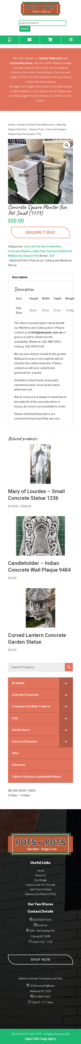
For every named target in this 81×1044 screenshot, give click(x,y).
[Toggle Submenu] (66, 683)
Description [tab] (20, 277)
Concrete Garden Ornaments (42, 246)
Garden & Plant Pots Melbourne (35, 124)
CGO (52, 255)
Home (11, 124)
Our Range (40, 880)
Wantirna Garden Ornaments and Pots (40, 978)
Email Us (42, 925)
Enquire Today (40, 232)
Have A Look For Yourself (40, 885)
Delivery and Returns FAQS (40, 894)
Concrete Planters (19, 251)
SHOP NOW (41, 960)
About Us (40, 875)
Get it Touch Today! (40, 889)
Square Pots (36, 129)
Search (25, 28)
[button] (66, 145)
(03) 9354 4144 (42, 920)
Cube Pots (38, 251)
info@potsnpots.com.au (46, 332)
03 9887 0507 (42, 997)
